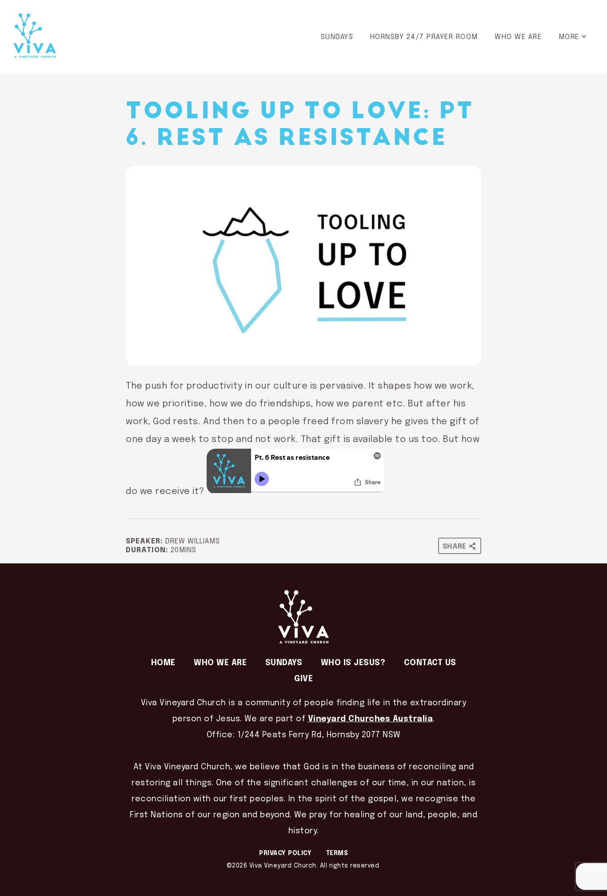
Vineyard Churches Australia (370, 719)
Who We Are (518, 37)
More (569, 37)
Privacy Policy (285, 853)
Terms (337, 853)
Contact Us (430, 663)
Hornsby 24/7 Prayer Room (424, 37)
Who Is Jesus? (353, 663)
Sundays (337, 37)
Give (303, 679)
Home (163, 663)
